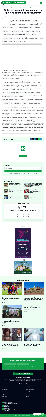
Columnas (14, 7)
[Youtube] (19, 383)
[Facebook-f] (24, 383)
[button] (41, 3)
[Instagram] (21, 383)
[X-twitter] (26, 383)
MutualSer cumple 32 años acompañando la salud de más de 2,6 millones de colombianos (35, 196)
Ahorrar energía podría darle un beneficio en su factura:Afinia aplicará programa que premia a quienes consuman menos (14, 197)
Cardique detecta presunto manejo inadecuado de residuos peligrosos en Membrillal (15, 190)
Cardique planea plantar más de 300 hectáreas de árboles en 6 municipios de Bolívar (12, 321)
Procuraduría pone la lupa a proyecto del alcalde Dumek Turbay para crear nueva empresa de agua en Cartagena (35, 185)
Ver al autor (23, 155)
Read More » (4, 302)
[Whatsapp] (42, 414)
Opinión (17, 7)
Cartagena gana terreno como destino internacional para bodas (15, 184)
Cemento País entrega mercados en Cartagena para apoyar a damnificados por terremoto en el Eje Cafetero (35, 191)
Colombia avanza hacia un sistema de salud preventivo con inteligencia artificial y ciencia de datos (33, 344)
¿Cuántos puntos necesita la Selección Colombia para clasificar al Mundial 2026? (11, 298)
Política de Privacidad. (33, 173)
